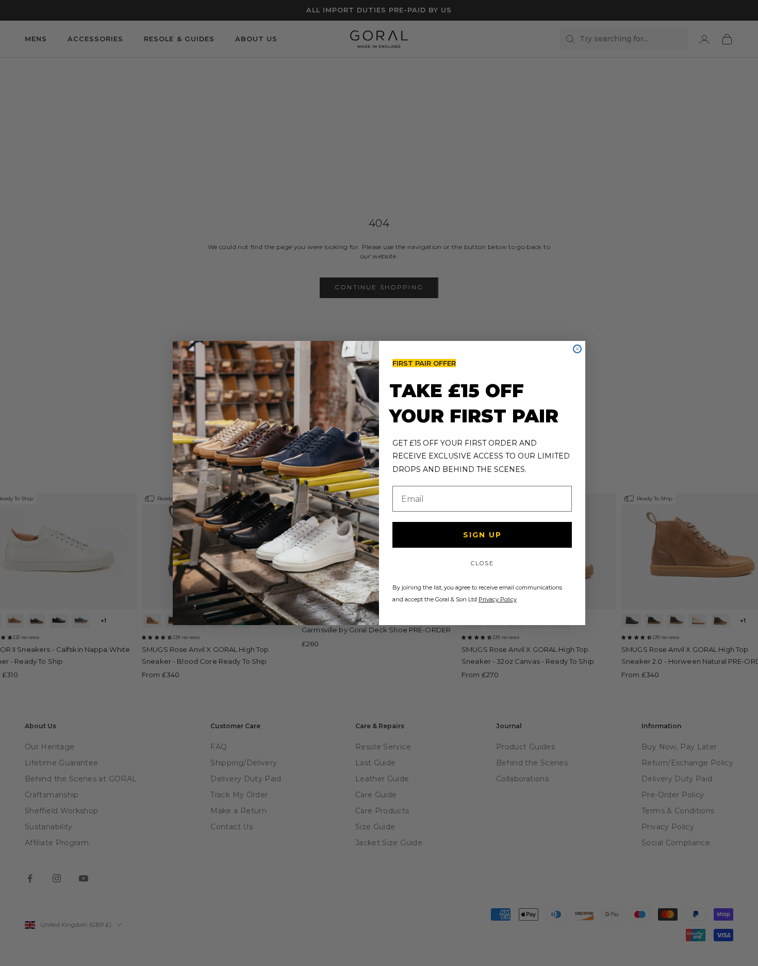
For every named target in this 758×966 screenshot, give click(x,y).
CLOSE (482, 563)
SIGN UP (482, 534)
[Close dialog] (577, 349)
